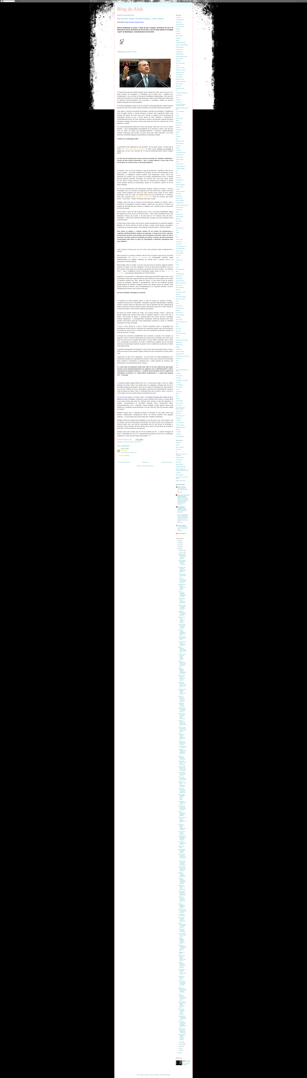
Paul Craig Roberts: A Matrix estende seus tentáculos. (182, 827)
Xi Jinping (178, 420)
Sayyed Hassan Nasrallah (182, 340)
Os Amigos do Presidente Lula (181, 507)
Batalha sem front (181, 847)
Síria (177, 360)
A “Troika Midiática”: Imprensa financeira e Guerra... (181, 941)
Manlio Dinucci (179, 276)
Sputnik (177, 347)
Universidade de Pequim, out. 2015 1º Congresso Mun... (182, 1004)
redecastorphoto (182, 533)
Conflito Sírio (126, 441)
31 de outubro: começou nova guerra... (182, 930)
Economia (178, 136)
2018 (179, 542)
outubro (181, 1042)
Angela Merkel (179, 51)
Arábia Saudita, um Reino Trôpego (182, 851)
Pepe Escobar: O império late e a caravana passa (182, 1018)
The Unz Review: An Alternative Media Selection (182, 469)
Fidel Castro (178, 182)
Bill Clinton (178, 86)
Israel (177, 237)
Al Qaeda (178, 29)
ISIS (177, 230)
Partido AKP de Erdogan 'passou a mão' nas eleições (182, 1037)
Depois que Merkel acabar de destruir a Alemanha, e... (182, 990)
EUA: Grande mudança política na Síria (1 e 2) (181, 919)
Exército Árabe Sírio (180, 166)
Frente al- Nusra (179, 186)
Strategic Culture (180, 353)
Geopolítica (178, 193)
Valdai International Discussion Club (180, 408)
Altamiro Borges (182, 487)
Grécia (177, 212)
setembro (181, 1044)
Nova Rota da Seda (180, 299)
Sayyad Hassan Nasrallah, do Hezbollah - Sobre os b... (182, 837)
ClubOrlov (178, 99)
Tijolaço (177, 444)
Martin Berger (179, 278)
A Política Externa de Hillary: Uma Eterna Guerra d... (182, 723)
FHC (177, 170)
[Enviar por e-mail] (136, 440)
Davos (177, 120)
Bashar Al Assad (180, 79)
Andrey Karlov (179, 49)
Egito (177, 138)
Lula (177, 262)
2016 (179, 547)
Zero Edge (178, 431)
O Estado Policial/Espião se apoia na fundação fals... (182, 948)
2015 (179, 549)
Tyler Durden (179, 391)
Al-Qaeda (178, 33)
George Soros (179, 196)
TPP (177, 363)
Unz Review (178, 405)
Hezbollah (178, 219)
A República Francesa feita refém (181, 704)
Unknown (123, 448)
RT (176, 451)
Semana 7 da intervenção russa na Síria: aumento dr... (182, 716)
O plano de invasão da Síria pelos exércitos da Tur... (181, 899)
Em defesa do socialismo (181, 915)
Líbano (177, 264)
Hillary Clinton (179, 221)
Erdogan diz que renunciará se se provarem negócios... (182, 556)
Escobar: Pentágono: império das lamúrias (181, 905)
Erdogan (132, 441)
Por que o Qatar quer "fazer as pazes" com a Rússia (182, 729)
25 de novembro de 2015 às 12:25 (128, 452)
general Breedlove (180, 436)
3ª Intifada (178, 17)
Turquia (177, 389)
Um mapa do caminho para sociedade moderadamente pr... (182, 1024)
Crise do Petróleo (180, 111)
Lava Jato (178, 255)
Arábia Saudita (179, 58)
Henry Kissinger (179, 216)
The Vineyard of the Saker (182, 380)
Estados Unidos (179, 157)
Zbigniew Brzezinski (180, 427)
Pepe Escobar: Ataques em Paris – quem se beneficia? (182, 768)
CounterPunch (179, 459)
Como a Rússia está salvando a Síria (182, 935)
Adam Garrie (179, 22)
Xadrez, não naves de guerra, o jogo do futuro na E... (182, 685)
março (180, 1050)
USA (177, 396)
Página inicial (145, 462)
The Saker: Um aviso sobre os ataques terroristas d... (182, 863)
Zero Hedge (178, 462)
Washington (178, 418)
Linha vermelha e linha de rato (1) (182, 575)
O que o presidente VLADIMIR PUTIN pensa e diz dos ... (182, 594)
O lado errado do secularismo (182, 747)
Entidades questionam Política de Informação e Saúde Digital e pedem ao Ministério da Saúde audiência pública (183, 500)
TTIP (177, 365)
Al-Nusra (178, 31)
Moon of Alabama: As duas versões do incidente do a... (182, 664)
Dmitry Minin (179, 122)
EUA (177, 134)
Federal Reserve (179, 180)
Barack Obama (179, 74)
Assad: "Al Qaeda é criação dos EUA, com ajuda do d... (181, 699)
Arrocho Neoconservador (181, 56)
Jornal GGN (178, 244)
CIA (177, 90)
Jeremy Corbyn (179, 239)
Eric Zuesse (178, 150)
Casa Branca (179, 95)
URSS (177, 394)
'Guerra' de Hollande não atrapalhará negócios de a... (182, 752)
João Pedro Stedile (180, 248)
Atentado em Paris (180, 67)
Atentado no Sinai (180, 72)
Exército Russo (179, 164)
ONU (177, 301)
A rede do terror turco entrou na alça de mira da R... (182, 626)
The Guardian (179, 375)
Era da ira (178, 145)
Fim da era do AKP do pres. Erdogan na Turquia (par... (182, 1030)
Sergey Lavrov (179, 344)
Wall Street (178, 413)
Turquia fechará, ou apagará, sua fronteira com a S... (182, 607)
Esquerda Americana (180, 152)
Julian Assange (179, 251)
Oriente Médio (179, 305)
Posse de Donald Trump (181, 321)
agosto (180, 1046)
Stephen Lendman (180, 351)
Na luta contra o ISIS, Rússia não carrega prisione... (182, 709)
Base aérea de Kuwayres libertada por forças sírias (181, 893)
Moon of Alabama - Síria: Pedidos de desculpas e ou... (182, 650)
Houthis (177, 223)
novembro (181, 552)
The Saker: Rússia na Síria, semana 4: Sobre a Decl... (182, 998)
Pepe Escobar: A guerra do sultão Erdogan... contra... (182, 657)
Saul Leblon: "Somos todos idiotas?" (182, 803)
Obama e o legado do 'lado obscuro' (182, 758)
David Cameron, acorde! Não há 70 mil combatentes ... (182, 563)
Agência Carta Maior (180, 480)
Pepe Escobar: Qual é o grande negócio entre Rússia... (182, 958)
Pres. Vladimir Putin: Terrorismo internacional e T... (181, 601)
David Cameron (179, 118)
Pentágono (178, 317)
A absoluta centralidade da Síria (181, 843)
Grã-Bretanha (179, 209)
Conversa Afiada (182, 525)
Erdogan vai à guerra (181, 953)
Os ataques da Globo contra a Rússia (182, 743)
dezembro (181, 550)
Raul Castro (178, 328)
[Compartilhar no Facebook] (141, 440)
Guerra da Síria (179, 214)
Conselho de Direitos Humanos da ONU (180, 105)
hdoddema (156, 1074)
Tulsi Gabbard (179, 387)
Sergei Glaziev (179, 342)
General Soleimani (180, 191)
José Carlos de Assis (181, 246)
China (177, 97)
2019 (179, 540)
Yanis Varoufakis (180, 422)
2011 (179, 1052)
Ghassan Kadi (179, 198)
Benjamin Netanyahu (180, 81)
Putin (177, 324)
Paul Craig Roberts (180, 315)
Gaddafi (177, 189)
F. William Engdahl (180, 168)
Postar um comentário (124, 455)
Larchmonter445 (179, 253)
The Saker (178, 378)
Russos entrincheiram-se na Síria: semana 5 (182, 925)
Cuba (177, 113)
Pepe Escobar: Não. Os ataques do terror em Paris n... (181, 678)
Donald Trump (179, 129)
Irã (176, 235)
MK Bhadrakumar (180, 273)
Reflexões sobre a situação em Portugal (182, 911)
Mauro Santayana (180, 280)
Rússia (177, 337)
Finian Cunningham (180, 184)
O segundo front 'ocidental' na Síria (182, 638)
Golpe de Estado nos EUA (182, 205)
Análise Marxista (180, 54)
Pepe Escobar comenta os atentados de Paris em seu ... (182, 857)
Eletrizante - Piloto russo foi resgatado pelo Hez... (182, 613)
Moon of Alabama (180, 287)
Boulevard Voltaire (180, 88)
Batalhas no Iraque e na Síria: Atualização (181, 887)
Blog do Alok (130, 9)
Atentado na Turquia (180, 70)
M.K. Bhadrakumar (180, 269)
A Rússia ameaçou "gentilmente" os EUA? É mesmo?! (182, 881)
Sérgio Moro (178, 358)
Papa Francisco (179, 312)
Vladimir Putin (179, 411)
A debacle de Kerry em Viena (181, 978)
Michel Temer (179, 285)
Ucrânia (177, 398)
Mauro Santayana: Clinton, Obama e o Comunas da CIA (181, 736)
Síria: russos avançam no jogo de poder (182, 778)
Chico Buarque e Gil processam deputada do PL (183, 489)
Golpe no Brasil (179, 207)
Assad (177, 65)
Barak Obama (179, 76)
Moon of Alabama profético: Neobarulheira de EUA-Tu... (182, 671)
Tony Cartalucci (179, 384)
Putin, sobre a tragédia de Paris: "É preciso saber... (181, 797)
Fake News (178, 177)
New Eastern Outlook (181, 296)
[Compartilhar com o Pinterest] (142, 440)
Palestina (178, 310)
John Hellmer (179, 241)
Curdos (177, 116)
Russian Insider (179, 464)
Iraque (177, 232)
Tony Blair (178, 382)
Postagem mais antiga (166, 462)
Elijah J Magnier (179, 143)
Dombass (178, 127)
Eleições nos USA (180, 141)
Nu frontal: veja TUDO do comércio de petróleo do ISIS (181, 570)
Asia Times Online (180, 63)
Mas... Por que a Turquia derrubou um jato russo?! (182, 643)
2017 (179, 545)
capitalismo (178, 434)
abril (180, 1048)
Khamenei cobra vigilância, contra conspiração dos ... (182, 692)
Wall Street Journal (180, 415)
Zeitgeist (178, 429)
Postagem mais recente (123, 462)
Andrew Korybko (179, 47)
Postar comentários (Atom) (147, 466)
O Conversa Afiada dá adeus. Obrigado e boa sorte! (183, 528)
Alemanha (178, 38)
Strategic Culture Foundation (182, 356)
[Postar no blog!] (138, 440)
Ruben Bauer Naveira (181, 333)
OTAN (177, 303)
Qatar (177, 326)
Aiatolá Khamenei (180, 26)
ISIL (177, 225)
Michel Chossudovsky (181, 283)
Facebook (178, 175)
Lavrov (177, 257)
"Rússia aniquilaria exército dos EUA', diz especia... (181, 965)
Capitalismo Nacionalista (181, 92)
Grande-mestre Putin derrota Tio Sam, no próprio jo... (182, 868)
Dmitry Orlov (179, 125)
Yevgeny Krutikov (180, 425)
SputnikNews (179, 349)
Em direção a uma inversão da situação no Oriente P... (182, 983)
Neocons (178, 294)
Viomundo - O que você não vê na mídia (183, 495)
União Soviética (179, 403)
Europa (177, 161)
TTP (177, 367)
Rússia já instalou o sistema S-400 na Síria (181, 874)
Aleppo (177, 40)
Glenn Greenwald (180, 200)
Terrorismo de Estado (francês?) (181, 833)
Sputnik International (180, 466)
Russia (177, 335)
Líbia (177, 267)
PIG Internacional (180, 308)
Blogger (168, 1074)
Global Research (180, 202)
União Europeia (179, 400)
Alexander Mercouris (180, 42)
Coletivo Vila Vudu (131, 51)
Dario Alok (187, 1061)
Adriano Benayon (180, 24)
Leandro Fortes (179, 260)
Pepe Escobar (137, 441)
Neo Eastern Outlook (181, 292)
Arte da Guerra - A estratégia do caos (182, 774)
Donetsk (178, 132)
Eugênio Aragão (179, 159)
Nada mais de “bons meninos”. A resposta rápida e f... (181, 620)
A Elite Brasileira (180, 19)
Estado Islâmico (179, 154)
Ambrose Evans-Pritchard (182, 45)
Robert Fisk (178, 331)
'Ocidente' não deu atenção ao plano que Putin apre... (182, 807)
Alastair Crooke (179, 35)
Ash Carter (178, 61)
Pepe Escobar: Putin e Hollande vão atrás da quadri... (182, 587)
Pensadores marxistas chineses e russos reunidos (181, 1012)
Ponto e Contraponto (183, 515)
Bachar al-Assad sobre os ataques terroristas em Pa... (182, 820)
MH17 (177, 271)
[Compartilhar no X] (139, 440)
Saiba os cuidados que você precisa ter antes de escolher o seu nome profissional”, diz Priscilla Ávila (183, 519)
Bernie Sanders (179, 83)
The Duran (178, 373)
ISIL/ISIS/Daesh (179, 228)
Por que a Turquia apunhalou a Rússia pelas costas (182, 632)
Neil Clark (178, 289)
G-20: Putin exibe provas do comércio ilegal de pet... (182, 790)
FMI (177, 173)
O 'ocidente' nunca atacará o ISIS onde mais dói (182, 580)
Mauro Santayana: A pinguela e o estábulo (182, 813)
